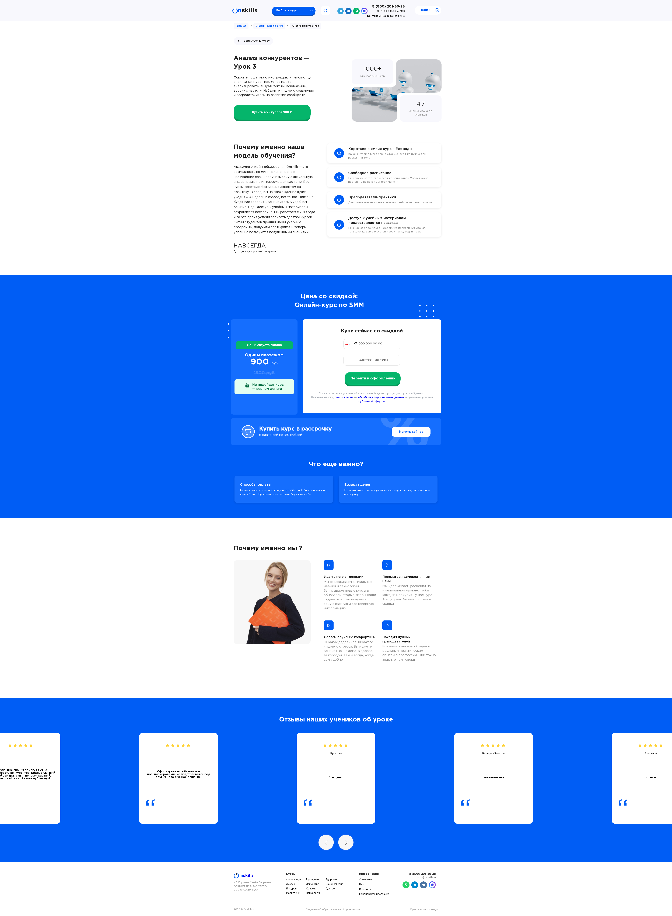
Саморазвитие (334, 884)
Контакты (374, 16)
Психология (313, 893)
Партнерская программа (374, 894)
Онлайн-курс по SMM (269, 26)
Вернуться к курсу (257, 41)
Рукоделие (312, 880)
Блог (362, 884)
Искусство (312, 884)
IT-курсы (291, 889)
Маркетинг (292, 893)
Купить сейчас (411, 431)
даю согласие (344, 397)
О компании (366, 880)
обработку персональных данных (381, 397)
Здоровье (332, 880)
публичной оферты (372, 401)
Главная (241, 26)
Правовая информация (424, 909)
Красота (311, 889)
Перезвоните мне (393, 16)
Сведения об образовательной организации (333, 909)
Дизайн (290, 884)
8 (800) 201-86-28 (388, 6)
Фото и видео (294, 880)
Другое (330, 889)
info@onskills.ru (427, 878)
